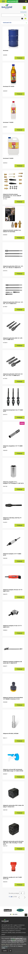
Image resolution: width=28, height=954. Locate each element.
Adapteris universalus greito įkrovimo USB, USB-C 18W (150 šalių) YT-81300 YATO (13, 843)
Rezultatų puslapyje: (14, 893)
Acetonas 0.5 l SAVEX (8, 86)
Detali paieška (23, 11)
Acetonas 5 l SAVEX (8, 158)
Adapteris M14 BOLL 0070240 (10, 733)
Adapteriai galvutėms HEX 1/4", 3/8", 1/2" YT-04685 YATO (13, 338)
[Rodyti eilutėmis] (22, 18)
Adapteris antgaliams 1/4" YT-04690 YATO (12, 446)
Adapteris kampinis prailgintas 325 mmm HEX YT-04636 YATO (12, 662)
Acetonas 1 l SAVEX (8, 122)
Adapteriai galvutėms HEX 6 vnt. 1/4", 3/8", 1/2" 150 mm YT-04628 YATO (13, 266)
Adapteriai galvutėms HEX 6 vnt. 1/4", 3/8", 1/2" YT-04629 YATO (13, 302)
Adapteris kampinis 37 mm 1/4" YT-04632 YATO (12, 626)
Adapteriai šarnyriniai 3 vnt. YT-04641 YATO (13, 410)
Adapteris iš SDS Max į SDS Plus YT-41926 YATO (12, 518)
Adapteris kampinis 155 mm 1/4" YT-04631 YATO (13, 590)
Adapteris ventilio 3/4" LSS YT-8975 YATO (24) (12, 878)
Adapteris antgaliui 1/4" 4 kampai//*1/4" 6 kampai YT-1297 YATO (13, 482)
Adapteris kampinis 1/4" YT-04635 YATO (12, 554)
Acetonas (5, 50)
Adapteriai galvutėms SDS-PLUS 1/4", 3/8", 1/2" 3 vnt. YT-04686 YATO (13, 374)
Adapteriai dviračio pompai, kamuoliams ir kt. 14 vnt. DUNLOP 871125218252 (12, 196)
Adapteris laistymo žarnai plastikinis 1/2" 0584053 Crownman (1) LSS (13, 698)
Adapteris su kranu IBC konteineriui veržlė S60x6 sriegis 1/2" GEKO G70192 (13, 770)
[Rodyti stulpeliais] (25, 18)
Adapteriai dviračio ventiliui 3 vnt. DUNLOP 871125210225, (12, 230)
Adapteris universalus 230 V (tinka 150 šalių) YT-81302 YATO (13, 806)
